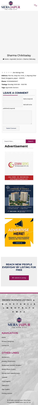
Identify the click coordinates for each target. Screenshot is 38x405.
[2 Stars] (5, 72)
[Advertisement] (19, 34)
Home (6, 59)
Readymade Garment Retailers (11, 365)
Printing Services (7, 393)
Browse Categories (8, 341)
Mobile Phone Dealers (9, 369)
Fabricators (5, 385)
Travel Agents (6, 381)
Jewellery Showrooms (8, 361)
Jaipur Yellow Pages (25, 400)
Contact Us (5, 345)
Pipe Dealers (6, 389)
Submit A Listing (20, 278)
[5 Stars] (11, 72)
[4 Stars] (9, 72)
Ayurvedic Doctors (16, 59)
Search (30, 141)
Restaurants (6, 357)
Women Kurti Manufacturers (11, 373)
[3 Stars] (7, 72)
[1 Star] (2, 72)
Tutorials (4, 377)
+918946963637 (12, 81)
